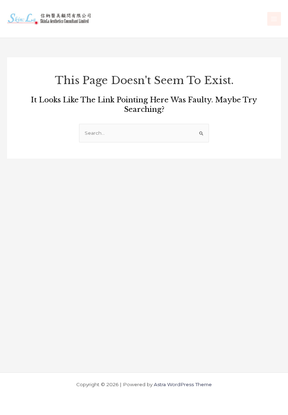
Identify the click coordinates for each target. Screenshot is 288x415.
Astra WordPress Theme (183, 384)
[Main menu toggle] (274, 19)
